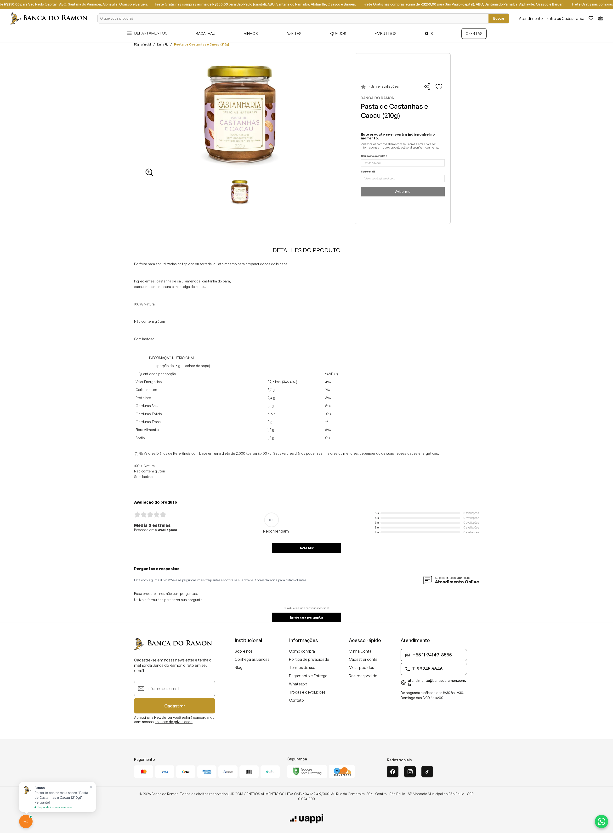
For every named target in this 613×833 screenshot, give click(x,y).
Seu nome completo (374, 156)
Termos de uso (302, 667)
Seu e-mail (368, 171)
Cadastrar (174, 705)
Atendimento (531, 18)
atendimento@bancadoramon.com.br (437, 682)
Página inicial (142, 44)
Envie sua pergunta (306, 617)
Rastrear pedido (363, 676)
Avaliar (307, 548)
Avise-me (402, 192)
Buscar (498, 18)
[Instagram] (410, 771)
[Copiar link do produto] (427, 86)
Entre (551, 18)
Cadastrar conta (363, 659)
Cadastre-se (573, 18)
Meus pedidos (361, 667)
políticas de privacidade (173, 722)
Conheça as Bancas (252, 659)
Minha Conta (360, 651)
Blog (238, 667)
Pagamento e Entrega (308, 676)
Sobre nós (244, 651)
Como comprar (302, 651)
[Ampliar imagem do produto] (149, 172)
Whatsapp (298, 684)
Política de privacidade (309, 659)
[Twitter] (427, 771)
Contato (296, 700)
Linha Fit (162, 44)
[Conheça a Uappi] (306, 818)
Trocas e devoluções (307, 692)
